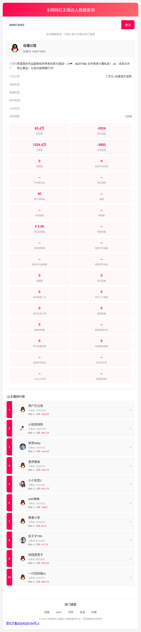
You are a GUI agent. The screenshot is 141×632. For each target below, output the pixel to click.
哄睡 (94, 612)
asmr (59, 612)
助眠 (47, 612)
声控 (70, 612)
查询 (128, 25)
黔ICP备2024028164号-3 (22, 623)
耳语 (82, 612)
